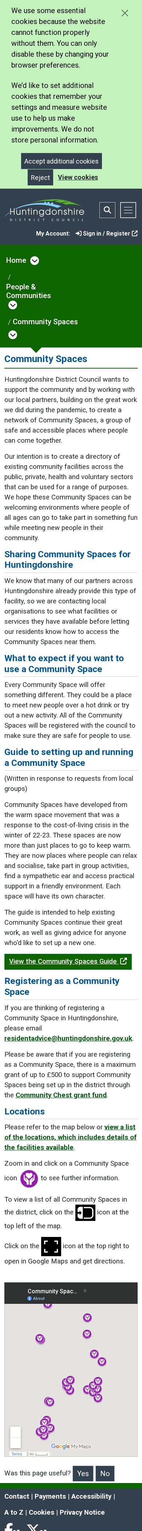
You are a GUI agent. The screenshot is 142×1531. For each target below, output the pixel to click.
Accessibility (91, 1496)
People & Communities (28, 291)
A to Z (13, 1512)
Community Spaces (45, 321)
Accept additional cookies (61, 161)
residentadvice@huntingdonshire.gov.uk (68, 1038)
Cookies (41, 1512)
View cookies (78, 177)
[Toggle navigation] (128, 210)
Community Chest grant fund (61, 1095)
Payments (50, 1496)
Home (16, 260)
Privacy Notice (82, 1512)
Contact (16, 1496)
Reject (40, 177)
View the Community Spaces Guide (64, 961)
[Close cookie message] (124, 13)
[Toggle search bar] (107, 210)
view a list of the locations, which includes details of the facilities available (70, 1137)
